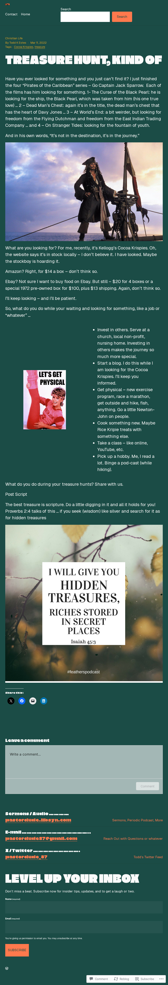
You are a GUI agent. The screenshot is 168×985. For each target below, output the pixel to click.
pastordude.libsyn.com (38, 820)
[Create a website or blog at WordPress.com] (6, 968)
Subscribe (17, 950)
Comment (147, 786)
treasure (40, 47)
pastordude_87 (26, 857)
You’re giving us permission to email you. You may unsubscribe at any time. (43, 938)
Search (66, 9)
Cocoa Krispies (23, 47)
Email (12, 918)
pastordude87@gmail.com (41, 838)
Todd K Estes (17, 43)
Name (12, 899)
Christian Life (14, 38)
